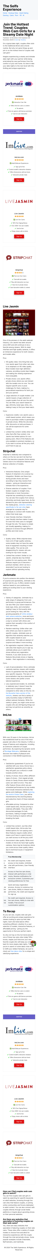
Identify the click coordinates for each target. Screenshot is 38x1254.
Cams (12, 15)
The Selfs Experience (12, 7)
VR (21, 15)
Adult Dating (23, 13)
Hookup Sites (13, 13)
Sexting (5, 15)
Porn (16, 15)
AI (23, 15)
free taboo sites (16, 951)
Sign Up (19, 119)
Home (5, 13)
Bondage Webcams (12, 751)
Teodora (23, 40)
